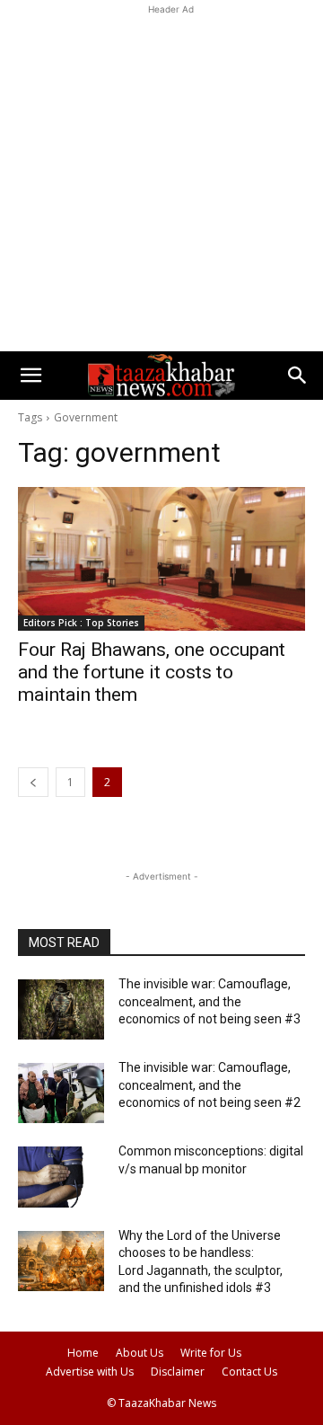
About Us (139, 1352)
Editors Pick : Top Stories (81, 622)
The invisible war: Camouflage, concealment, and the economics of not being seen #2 (209, 1085)
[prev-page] (33, 782)
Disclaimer (178, 1371)
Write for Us (210, 1352)
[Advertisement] (161, 180)
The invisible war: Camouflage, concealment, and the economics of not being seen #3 (209, 1001)
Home (83, 1352)
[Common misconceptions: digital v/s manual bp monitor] (61, 1176)
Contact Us (249, 1371)
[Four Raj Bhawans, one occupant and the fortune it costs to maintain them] (161, 559)
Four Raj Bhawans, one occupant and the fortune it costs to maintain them (151, 672)
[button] (30, 375)
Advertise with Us (90, 1371)
